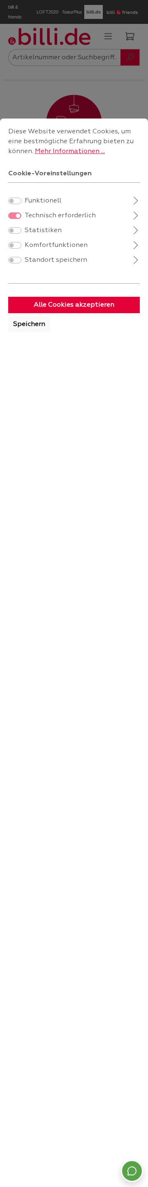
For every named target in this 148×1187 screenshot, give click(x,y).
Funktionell (43, 201)
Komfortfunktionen (56, 245)
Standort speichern (56, 260)
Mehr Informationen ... (70, 151)
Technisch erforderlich (60, 215)
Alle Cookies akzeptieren (74, 305)
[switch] (14, 201)
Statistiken (43, 230)
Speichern (29, 324)
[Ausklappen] (136, 199)
